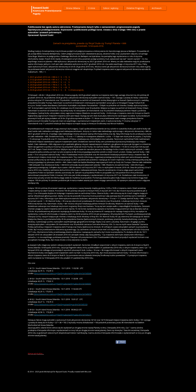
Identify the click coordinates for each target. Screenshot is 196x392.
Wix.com (88, 371)
